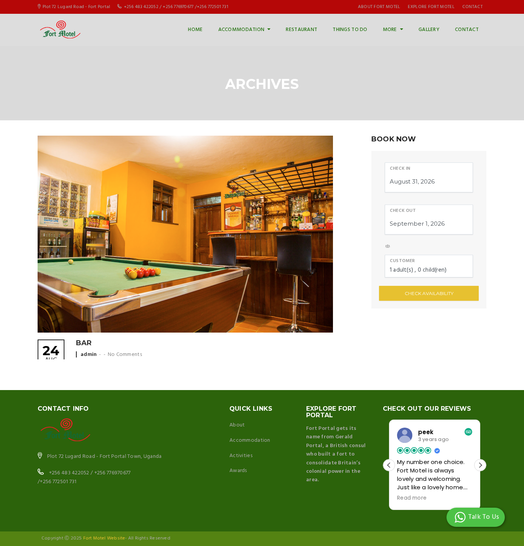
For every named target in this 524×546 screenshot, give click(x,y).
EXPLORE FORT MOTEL (431, 7)
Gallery (429, 30)
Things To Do (350, 30)
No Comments (125, 354)
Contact (467, 30)
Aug (51, 354)
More (390, 30)
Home (195, 30)
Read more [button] (412, 498)
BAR (84, 343)
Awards (238, 470)
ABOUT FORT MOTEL (379, 7)
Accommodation (241, 30)
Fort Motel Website (104, 538)
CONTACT (472, 7)
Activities (240, 455)
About (237, 425)
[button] (480, 465)
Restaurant (301, 30)
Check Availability (429, 293)
